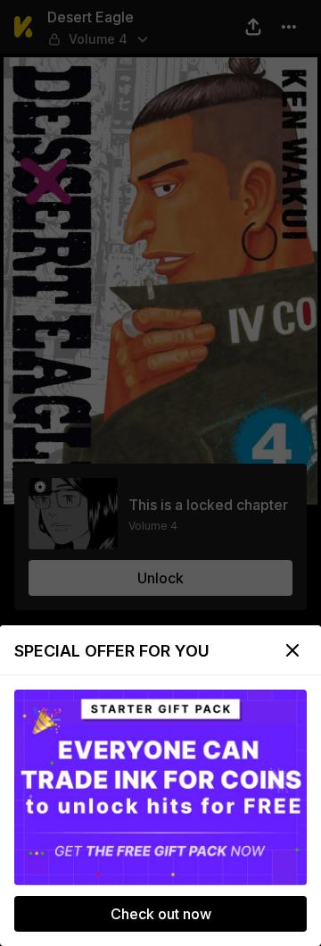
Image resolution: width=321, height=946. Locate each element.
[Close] (292, 650)
